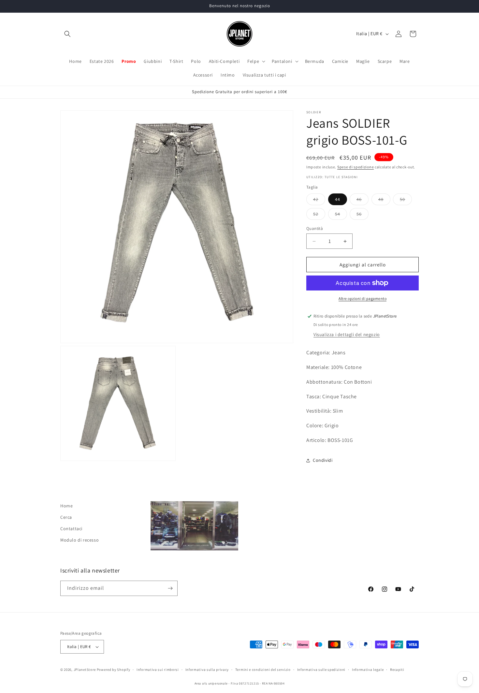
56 (362, 215)
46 (362, 200)
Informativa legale (368, 669)
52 (319, 215)
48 (384, 200)
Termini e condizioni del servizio (263, 669)
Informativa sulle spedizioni (321, 669)
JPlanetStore (85, 669)
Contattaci (71, 528)
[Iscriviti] (170, 588)
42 (319, 200)
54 (341, 215)
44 (337, 199)
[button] (67, 34)
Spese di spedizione (355, 166)
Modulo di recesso (79, 540)
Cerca (66, 517)
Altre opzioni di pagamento (362, 298)
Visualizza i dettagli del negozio (346, 334)
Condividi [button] (322, 460)
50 (406, 200)
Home (66, 506)
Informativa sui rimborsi (158, 669)
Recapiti (397, 669)
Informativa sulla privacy (207, 669)
